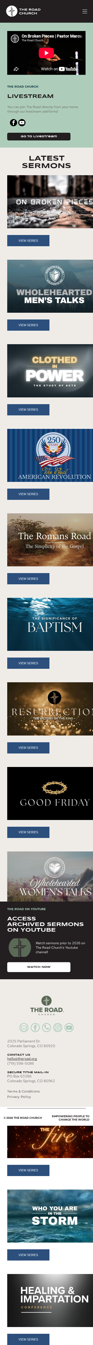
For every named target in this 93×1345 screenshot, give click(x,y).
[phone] (46, 1028)
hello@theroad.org (22, 1058)
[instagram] (57, 1028)
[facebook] (13, 123)
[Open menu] (84, 11)
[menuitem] (41, 1091)
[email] (23, 1028)
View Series (28, 240)
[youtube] (22, 123)
